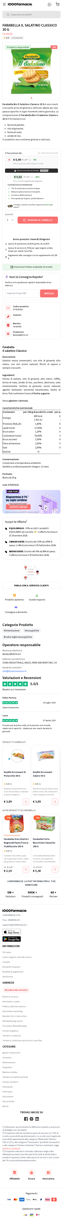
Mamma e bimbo (9, 1072)
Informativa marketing (12, 1011)
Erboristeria (7, 1096)
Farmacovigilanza (10, 1030)
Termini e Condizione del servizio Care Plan (22, 1040)
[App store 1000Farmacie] (14, 932)
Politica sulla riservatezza (14, 1006)
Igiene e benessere (11, 1052)
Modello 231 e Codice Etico (14, 1016)
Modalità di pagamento (12, 971)
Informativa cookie (11, 1001)
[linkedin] (37, 1119)
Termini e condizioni (11, 1035)
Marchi (5, 1106)
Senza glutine (32, 630)
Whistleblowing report (12, 1021)
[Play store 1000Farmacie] (14, 939)
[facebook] (26, 1119)
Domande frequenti (11, 966)
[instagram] (31, 1119)
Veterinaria (7, 1091)
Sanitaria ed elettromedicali (15, 1077)
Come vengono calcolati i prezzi (17, 957)
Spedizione (7, 976)
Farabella (7, 34)
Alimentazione (11, 630)
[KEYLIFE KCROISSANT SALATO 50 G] (45, 755)
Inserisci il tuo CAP (16, 293)
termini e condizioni (11, 1148)
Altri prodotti (8, 1101)
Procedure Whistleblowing (14, 1026)
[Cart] (58, 4)
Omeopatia (7, 1086)
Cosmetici (7, 1057)
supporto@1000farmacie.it (14, 924)
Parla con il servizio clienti (31, 585)
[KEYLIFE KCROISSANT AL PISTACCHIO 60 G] (16, 755)
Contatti (6, 962)
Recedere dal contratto (16, 990)
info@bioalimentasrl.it (14, 671)
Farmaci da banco (10, 1082)
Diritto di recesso (10, 996)
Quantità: (9, 214)
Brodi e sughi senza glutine (18, 637)
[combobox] (31, 14)
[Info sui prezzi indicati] (30, 160)
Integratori (7, 1067)
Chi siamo (6, 952)
